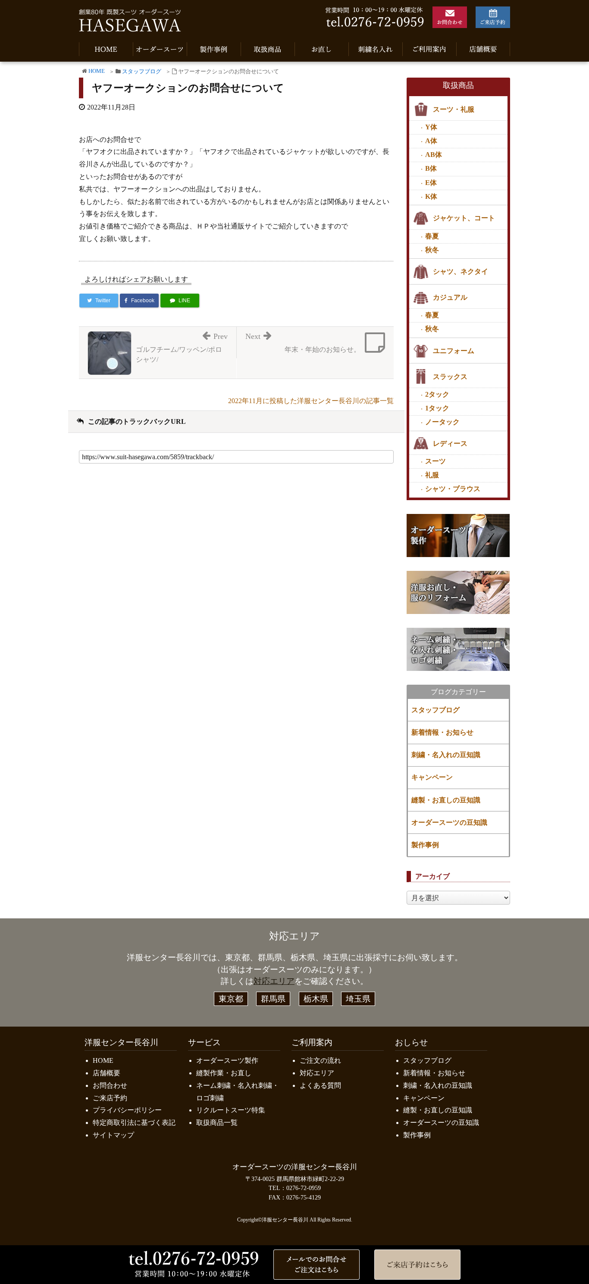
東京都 (231, 998)
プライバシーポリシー (127, 1110)
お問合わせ (110, 1085)
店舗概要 (106, 1073)
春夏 (432, 236)
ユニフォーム (453, 350)
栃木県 (316, 998)
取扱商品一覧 (217, 1122)
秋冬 (432, 250)
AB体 (433, 154)
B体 (431, 168)
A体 (431, 140)
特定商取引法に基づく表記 (134, 1122)
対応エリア (274, 981)
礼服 (432, 475)
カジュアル (450, 297)
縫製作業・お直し (223, 1073)
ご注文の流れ (320, 1060)
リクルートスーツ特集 (230, 1110)
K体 (431, 196)
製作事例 (425, 845)
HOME (96, 71)
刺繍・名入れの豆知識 (445, 754)
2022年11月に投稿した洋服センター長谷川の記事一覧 (311, 400)
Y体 (431, 127)
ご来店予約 (110, 1098)
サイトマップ (113, 1135)
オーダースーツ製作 (227, 1060)
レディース (450, 443)
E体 (431, 182)
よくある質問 (320, 1085)
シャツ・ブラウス (452, 488)
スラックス (450, 376)
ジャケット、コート (464, 218)
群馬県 (273, 998)
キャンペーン (432, 777)
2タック (437, 394)
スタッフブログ (141, 72)
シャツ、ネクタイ (460, 271)
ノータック (442, 422)
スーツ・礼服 (453, 109)
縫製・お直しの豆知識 (445, 800)
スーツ (435, 461)
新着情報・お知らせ (442, 732)
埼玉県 (358, 998)
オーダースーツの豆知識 (449, 822)
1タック (437, 408)
